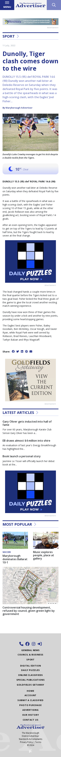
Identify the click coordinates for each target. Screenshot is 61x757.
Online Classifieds (30, 675)
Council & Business (30, 654)
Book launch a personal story (22, 456)
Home (30, 690)
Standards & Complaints (30, 739)
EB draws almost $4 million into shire (26, 440)
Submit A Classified (30, 700)
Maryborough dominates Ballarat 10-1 (15, 559)
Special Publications (30, 679)
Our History (30, 714)
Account (31, 695)
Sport (9, 36)
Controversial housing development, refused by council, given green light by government (29, 611)
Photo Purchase (30, 705)
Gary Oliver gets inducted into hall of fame (27, 423)
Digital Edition (30, 665)
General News (30, 650)
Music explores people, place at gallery (43, 555)
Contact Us (30, 719)
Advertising (30, 709)
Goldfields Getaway (30, 684)
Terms (38, 742)
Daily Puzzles (30, 670)
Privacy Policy (26, 742)
